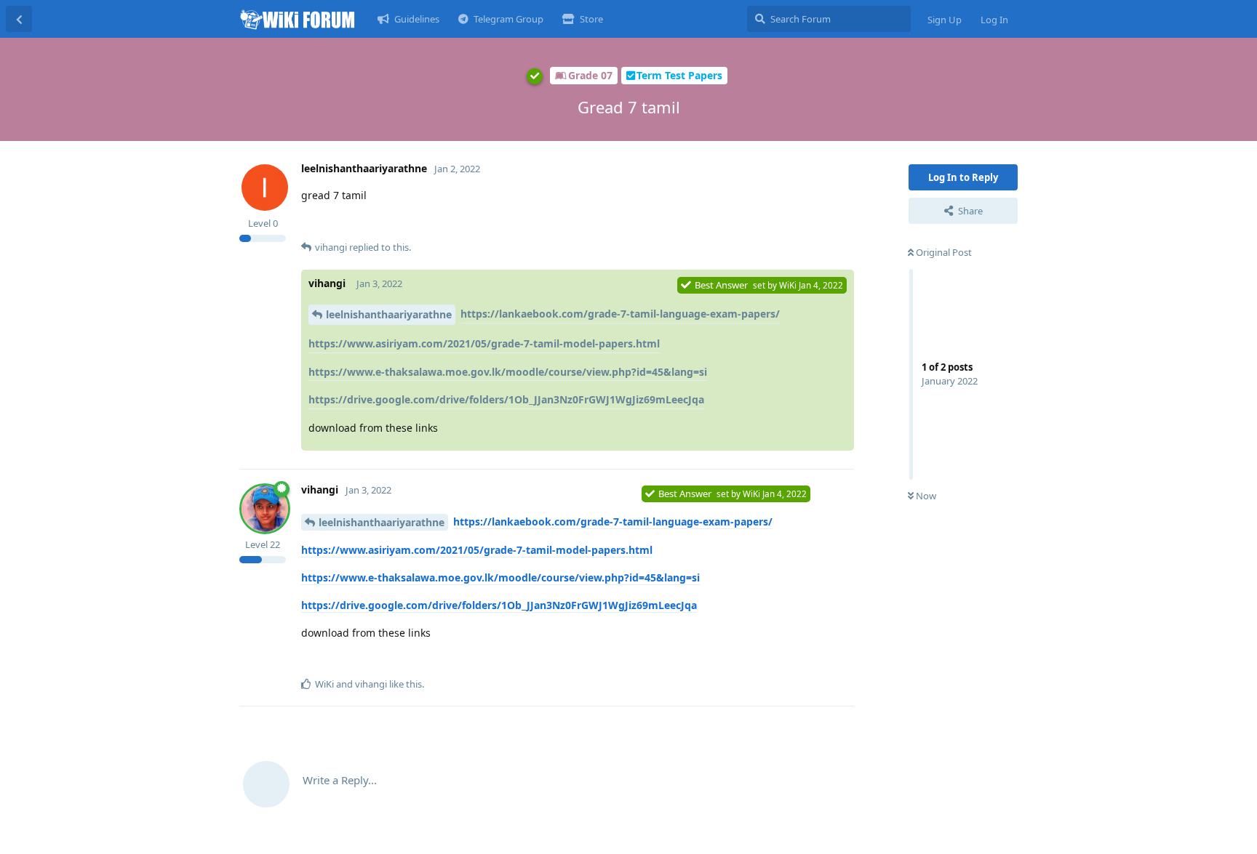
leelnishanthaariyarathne (389, 314)
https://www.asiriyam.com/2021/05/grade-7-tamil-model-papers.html (484, 343)
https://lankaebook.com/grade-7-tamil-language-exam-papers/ (620, 314)
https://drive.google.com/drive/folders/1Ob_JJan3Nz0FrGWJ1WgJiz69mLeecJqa (506, 399)
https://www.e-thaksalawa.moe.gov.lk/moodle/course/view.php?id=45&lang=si (507, 372)
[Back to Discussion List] (19, 19)
